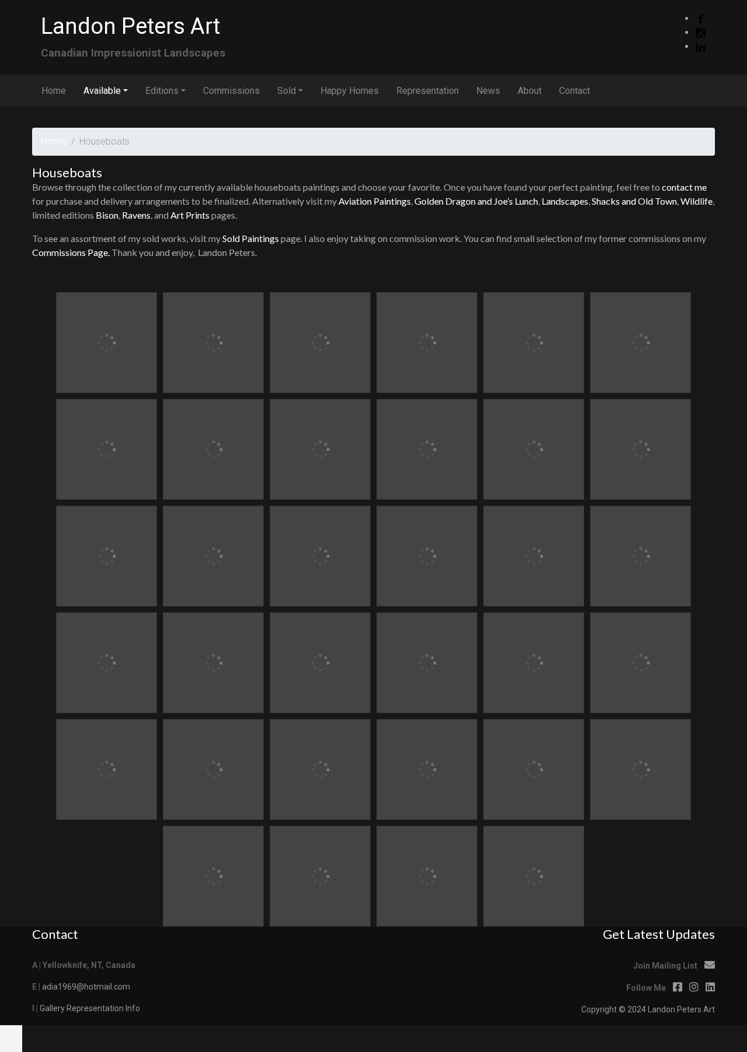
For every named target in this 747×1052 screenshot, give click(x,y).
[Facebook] (700, 18)
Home (54, 141)
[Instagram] (700, 32)
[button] (11, 1038)
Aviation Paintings (374, 200)
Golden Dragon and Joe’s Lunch (476, 200)
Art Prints (190, 214)
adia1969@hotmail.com (86, 986)
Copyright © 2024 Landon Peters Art (648, 1009)
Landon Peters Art (130, 26)
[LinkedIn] (700, 46)
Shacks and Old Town (634, 200)
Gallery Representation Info (90, 1008)
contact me (684, 186)
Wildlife (696, 200)
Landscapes (565, 200)
